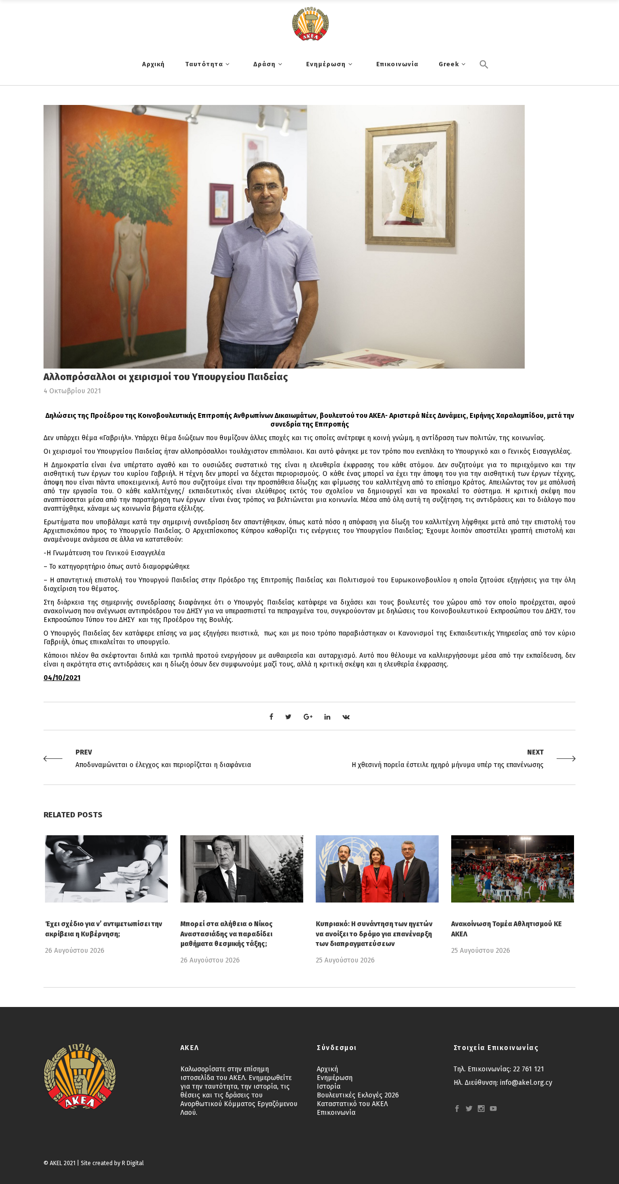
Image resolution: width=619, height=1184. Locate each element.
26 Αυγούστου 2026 (74, 951)
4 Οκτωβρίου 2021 (72, 391)
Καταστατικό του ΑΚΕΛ (352, 1104)
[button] (484, 80)
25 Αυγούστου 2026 (345, 960)
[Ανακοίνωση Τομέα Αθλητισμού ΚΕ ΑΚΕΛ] (512, 869)
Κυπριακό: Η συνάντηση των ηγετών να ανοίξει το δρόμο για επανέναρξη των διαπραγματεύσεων (374, 933)
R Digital (133, 1163)
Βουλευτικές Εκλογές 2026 (358, 1095)
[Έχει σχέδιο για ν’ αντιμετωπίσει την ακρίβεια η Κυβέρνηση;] (106, 869)
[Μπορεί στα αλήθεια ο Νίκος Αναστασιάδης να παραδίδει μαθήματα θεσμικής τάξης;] (241, 869)
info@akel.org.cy (526, 1083)
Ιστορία (328, 1086)
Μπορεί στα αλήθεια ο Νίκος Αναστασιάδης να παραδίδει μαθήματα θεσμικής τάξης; (226, 933)
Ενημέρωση (335, 1078)
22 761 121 (528, 1069)
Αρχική (327, 1069)
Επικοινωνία (336, 1113)
